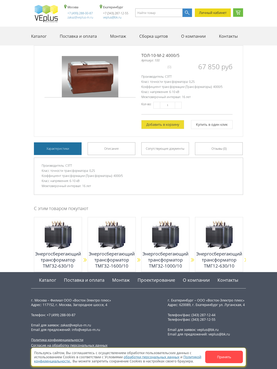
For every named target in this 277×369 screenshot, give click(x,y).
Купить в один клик (212, 124)
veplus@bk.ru (112, 17)
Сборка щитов (153, 36)
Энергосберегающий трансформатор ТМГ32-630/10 (96, 260)
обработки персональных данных (151, 357)
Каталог (39, 36)
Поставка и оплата (78, 36)
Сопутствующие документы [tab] (165, 149)
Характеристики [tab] (58, 149)
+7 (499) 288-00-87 (80, 13)
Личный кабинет (212, 12)
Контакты (228, 36)
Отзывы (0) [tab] (218, 149)
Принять (224, 357)
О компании (193, 36)
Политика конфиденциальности (57, 340)
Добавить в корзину (162, 124)
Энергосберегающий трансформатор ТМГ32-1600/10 (150, 260)
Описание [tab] (111, 149)
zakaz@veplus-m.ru (80, 17)
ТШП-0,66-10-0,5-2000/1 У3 (39, 257)
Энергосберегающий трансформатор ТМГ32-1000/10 (203, 260)
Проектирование (156, 280)
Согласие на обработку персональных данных (69, 345)
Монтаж (118, 36)
